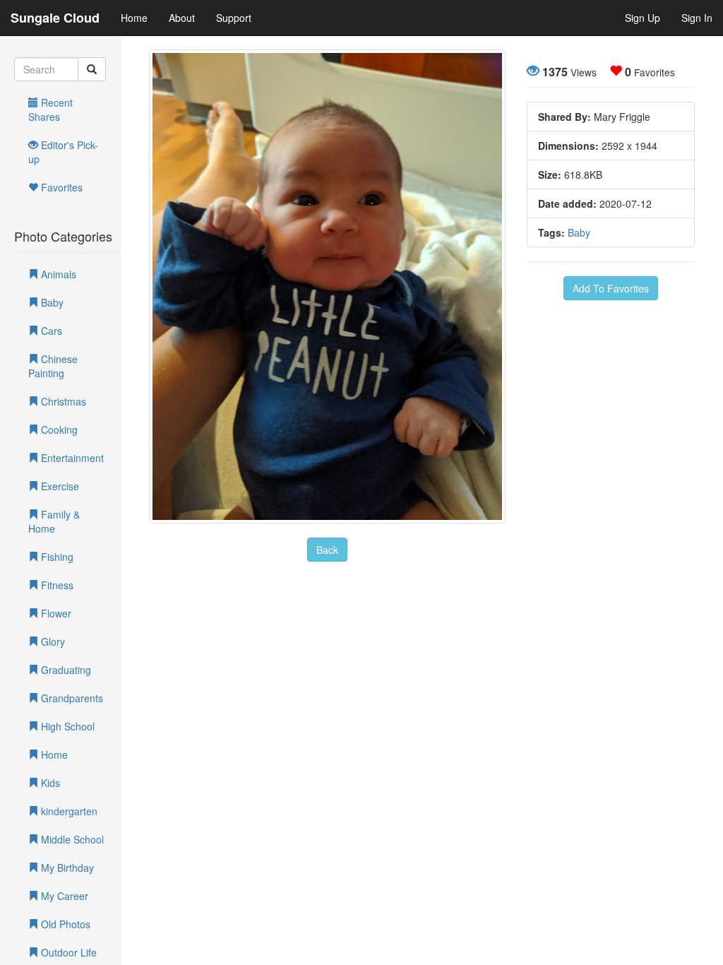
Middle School (71, 839)
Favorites (60, 187)
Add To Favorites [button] (611, 288)
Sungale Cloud (55, 17)
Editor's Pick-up (63, 152)
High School (66, 726)
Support (233, 18)
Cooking (58, 429)
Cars (50, 331)
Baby (51, 302)
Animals (57, 274)
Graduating (64, 670)
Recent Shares (50, 109)
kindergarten (67, 811)
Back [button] (327, 550)
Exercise (58, 486)
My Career (63, 896)
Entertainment (71, 458)
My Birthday (66, 867)
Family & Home (54, 521)
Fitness (55, 585)
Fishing (55, 557)
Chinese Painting (53, 366)
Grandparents (70, 698)
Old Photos (64, 924)
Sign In (696, 18)
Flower (54, 613)
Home (134, 18)
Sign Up (642, 18)
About (182, 18)
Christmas (62, 401)
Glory (51, 641)
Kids (49, 783)
